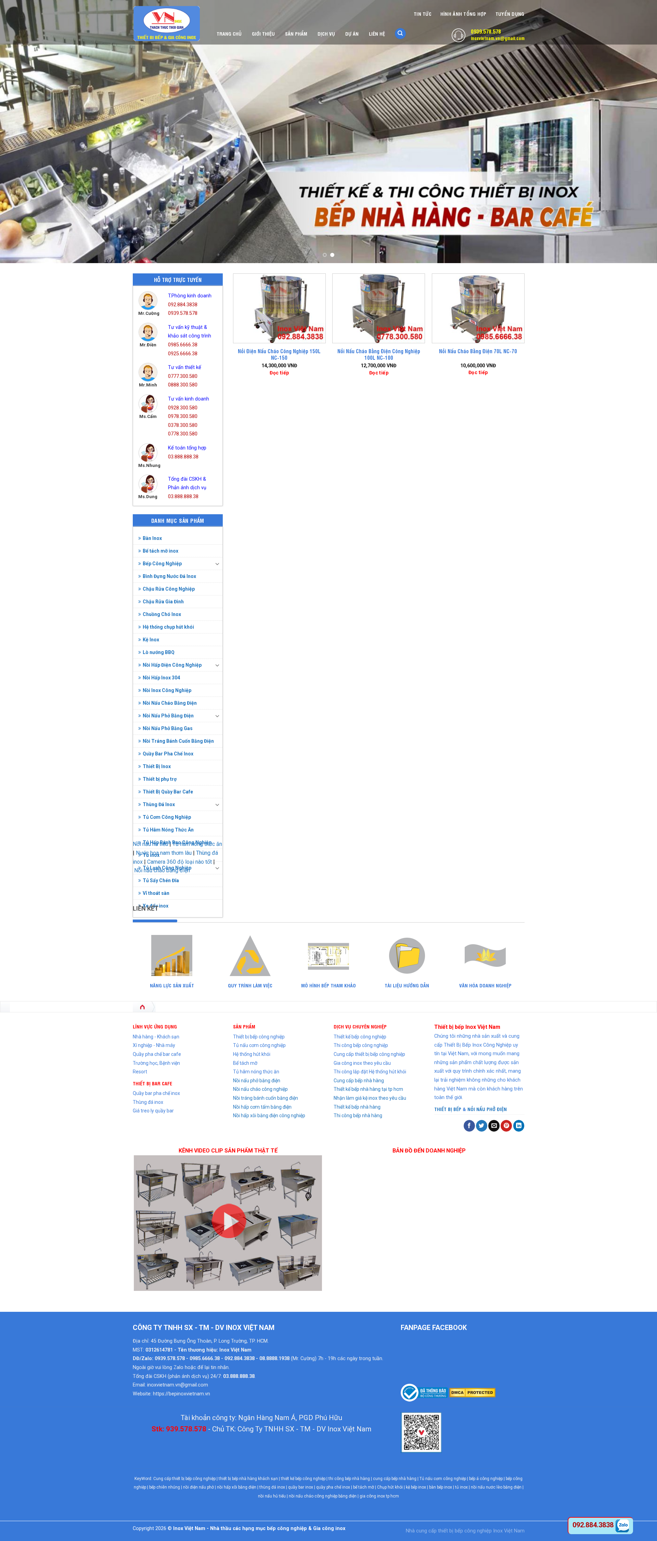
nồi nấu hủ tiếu (272, 1496)
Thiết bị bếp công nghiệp (259, 1036)
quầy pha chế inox (333, 1487)
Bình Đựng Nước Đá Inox (169, 576)
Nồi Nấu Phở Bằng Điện (168, 715)
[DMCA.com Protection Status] (471, 1392)
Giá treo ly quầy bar (153, 1110)
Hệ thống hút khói (251, 1054)
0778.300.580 (182, 434)
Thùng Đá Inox (159, 804)
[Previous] (22, 131)
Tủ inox (151, 855)
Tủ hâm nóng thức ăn (256, 1071)
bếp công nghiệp (473, 1531)
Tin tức (422, 13)
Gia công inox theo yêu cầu (362, 1063)
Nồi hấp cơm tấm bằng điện (262, 1107)
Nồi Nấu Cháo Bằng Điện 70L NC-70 (478, 351)
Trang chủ (229, 33)
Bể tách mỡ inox (160, 551)
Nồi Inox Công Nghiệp (167, 690)
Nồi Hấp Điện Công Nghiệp (172, 665)
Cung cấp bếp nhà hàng (359, 1080)
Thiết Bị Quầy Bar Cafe (168, 791)
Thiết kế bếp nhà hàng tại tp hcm (368, 1089)
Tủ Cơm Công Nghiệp (167, 817)
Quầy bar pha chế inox (156, 1093)
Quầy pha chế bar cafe (157, 1054)
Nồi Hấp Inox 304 (161, 677)
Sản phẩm (296, 33)
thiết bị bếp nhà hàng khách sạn (248, 1478)
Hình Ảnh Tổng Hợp (463, 13)
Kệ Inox (151, 639)
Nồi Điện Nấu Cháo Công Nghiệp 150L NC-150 (279, 354)
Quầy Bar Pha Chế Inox (168, 753)
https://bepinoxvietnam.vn (181, 1394)
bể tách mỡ (363, 1487)
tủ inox (461, 1487)
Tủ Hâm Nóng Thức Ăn (168, 830)
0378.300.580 (182, 425)
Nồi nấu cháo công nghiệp (260, 1089)
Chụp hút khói (390, 1487)
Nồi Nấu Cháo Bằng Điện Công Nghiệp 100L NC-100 (378, 354)
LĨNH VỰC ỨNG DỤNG (155, 1026)
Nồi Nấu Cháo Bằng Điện (170, 703)
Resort (140, 1071)
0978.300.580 (182, 416)
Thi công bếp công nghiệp (361, 1045)
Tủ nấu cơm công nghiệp (259, 1045)
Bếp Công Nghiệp (162, 563)
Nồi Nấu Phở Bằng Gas (168, 728)
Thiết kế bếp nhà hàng (357, 1107)
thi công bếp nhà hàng (349, 1478)
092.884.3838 (182, 305)
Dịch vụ (326, 33)
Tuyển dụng (510, 13)
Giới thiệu (263, 33)
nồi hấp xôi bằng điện (236, 1487)
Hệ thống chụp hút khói (168, 627)
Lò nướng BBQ (159, 652)
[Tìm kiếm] (400, 33)
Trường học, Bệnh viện (156, 1063)
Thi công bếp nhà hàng (358, 1115)
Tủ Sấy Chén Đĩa (161, 880)
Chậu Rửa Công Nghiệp (169, 589)
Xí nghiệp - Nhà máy (154, 1045)
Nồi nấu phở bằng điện (256, 1080)
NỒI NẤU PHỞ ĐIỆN (487, 1109)
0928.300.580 (182, 408)
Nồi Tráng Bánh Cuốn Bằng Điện (178, 741)
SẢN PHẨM (244, 1026)
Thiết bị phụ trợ (160, 779)
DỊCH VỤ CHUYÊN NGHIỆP (360, 1026)
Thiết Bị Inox (157, 766)
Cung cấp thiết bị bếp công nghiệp (369, 1054)
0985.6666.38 (182, 345)
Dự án (352, 33)
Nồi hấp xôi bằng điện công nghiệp (269, 1115)
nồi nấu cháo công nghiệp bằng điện (323, 1496)
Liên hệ (377, 33)
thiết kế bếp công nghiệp (303, 1478)
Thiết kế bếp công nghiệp (360, 1036)
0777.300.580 (182, 376)
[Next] (635, 131)
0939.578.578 (486, 31)
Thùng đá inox (148, 1102)
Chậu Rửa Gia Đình (163, 601)
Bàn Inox (152, 538)
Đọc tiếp (279, 372)
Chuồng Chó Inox (162, 614)
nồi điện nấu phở (198, 1487)
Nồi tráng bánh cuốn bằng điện (265, 1098)
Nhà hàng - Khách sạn (156, 1036)
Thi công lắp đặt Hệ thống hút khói (370, 1071)
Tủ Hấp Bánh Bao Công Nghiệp (177, 842)
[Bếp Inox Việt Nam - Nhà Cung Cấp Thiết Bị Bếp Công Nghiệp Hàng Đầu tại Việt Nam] (167, 23)
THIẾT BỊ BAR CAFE (152, 1083)
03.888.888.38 (183, 457)
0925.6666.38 (182, 354)
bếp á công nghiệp (486, 1478)
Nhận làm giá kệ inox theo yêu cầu (370, 1098)
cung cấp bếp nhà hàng (394, 1478)
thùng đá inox (272, 1487)
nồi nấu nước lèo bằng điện (496, 1487)
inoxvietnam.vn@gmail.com (498, 38)
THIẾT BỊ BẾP (447, 1109)
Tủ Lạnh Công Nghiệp (167, 868)
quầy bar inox (300, 1487)
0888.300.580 (182, 385)
